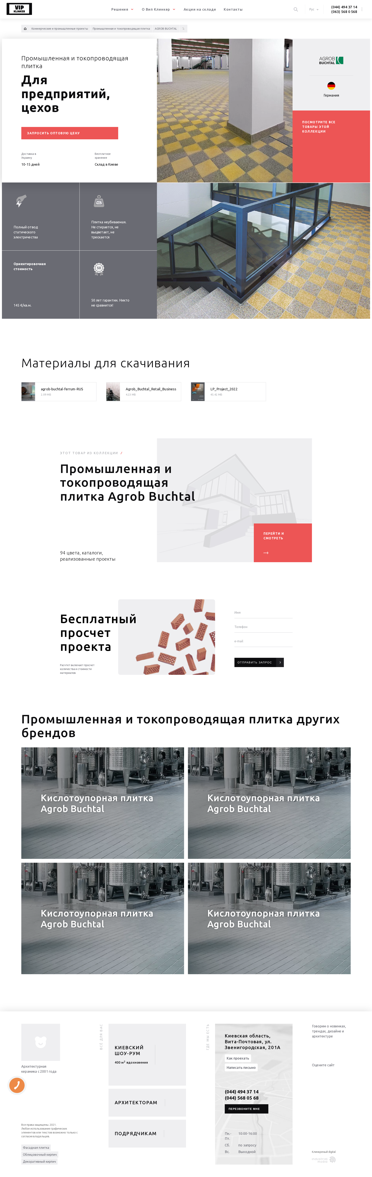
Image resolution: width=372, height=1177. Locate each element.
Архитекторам (136, 1102)
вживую (131, 1063)
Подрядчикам (136, 1133)
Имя (237, 612)
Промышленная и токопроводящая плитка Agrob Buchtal (127, 482)
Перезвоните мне (244, 1108)
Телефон (240, 626)
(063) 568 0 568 (344, 12)
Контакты (233, 9)
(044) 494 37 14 (344, 7)
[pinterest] (347, 1046)
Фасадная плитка (36, 1147)
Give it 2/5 (319, 1073)
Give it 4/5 (328, 1073)
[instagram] (339, 1046)
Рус (311, 9)
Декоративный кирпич (39, 1161)
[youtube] (323, 1046)
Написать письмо (241, 1067)
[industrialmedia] (324, 1160)
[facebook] (331, 1046)
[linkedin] (316, 1046)
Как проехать (238, 1058)
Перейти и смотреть (274, 536)
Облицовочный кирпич (40, 1154)
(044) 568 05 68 (242, 1098)
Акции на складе (200, 9)
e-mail (238, 641)
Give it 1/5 (314, 1073)
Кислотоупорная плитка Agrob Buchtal (97, 803)
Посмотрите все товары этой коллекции (318, 126)
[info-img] (40, 1042)
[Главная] (25, 29)
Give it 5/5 (333, 1073)
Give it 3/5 (323, 1073)
